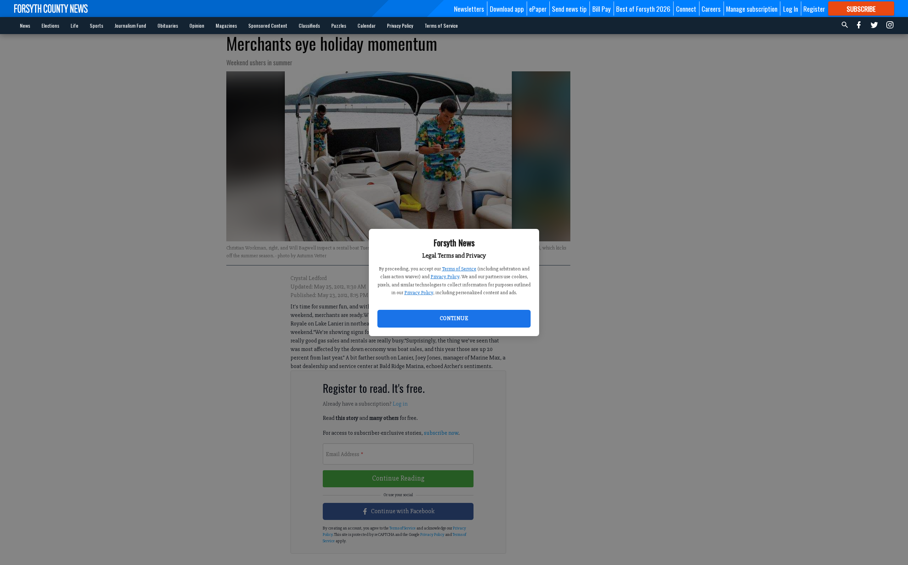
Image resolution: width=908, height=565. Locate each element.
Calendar (367, 25)
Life (74, 25)
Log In (790, 8)
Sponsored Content (267, 25)
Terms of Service (459, 269)
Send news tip (569, 8)
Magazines (226, 25)
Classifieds (309, 25)
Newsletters (469, 8)
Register (814, 8)
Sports (96, 25)
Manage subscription (751, 8)
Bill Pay (601, 8)
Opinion (196, 25)
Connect (686, 8)
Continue (454, 318)
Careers (711, 8)
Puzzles (338, 25)
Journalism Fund (130, 25)
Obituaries (167, 25)
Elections (50, 25)
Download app (507, 8)
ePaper (538, 8)
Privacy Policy (445, 277)
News (25, 25)
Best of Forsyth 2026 (643, 8)
